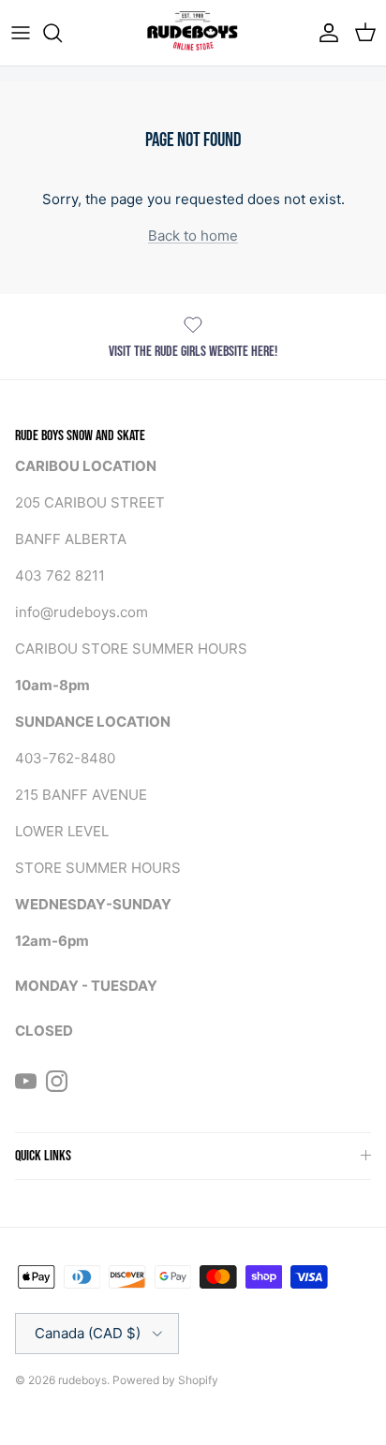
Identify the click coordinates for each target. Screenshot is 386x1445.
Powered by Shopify (165, 1380)
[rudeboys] (193, 32)
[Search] (61, 32)
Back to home (193, 235)
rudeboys (82, 1380)
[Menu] (20, 32)
